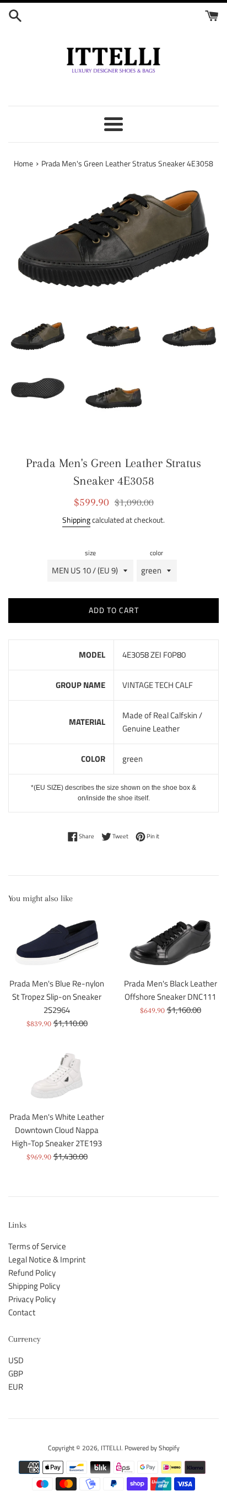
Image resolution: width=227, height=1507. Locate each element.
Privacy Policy (32, 1299)
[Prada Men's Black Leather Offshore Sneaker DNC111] (170, 943)
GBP (15, 1373)
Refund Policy (32, 1272)
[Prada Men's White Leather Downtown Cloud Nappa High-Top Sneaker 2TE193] (56, 1076)
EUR (15, 1386)
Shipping (76, 519)
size (90, 552)
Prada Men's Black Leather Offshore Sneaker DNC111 (170, 990)
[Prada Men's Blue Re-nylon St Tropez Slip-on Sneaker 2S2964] (56, 943)
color (156, 552)
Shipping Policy (34, 1286)
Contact (21, 1312)
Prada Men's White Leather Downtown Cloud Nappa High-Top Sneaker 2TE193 (56, 1130)
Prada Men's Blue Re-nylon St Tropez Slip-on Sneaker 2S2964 (56, 996)
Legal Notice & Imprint (46, 1259)
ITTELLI (111, 1448)
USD (16, 1360)
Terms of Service (37, 1246)
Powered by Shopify (152, 1448)
